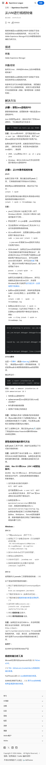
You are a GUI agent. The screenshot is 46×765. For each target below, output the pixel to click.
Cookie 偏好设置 (23, 756)
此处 (33, 260)
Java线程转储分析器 (28, 676)
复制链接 (17, 22)
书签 (9, 22)
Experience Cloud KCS (20, 7)
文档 (7, 7)
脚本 (14, 361)
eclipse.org (25, 361)
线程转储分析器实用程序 (29, 598)
